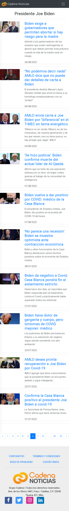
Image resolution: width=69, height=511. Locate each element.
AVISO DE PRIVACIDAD (21, 462)
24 (54, 436)
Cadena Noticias (18, 4)
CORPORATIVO (16, 456)
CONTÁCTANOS (51, 462)
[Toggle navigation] (63, 4)
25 (61, 436)
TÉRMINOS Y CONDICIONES (46, 456)
